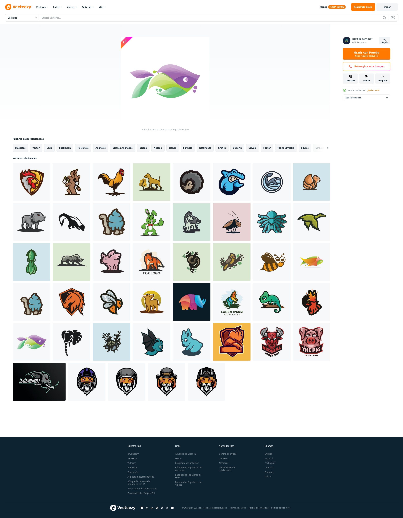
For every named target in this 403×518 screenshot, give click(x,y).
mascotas (20, 147)
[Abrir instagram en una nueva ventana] (147, 507)
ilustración (65, 147)
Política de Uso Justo (281, 507)
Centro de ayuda (228, 453)
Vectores (41, 7)
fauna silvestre (286, 147)
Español (269, 458)
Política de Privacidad (259, 507)
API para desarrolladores (140, 476)
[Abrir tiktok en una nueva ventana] (162, 507)
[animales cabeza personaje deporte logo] (272, 342)
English (269, 453)
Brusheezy (133, 453)
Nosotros (223, 462)
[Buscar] (384, 18)
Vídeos (70, 7)
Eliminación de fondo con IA (142, 488)
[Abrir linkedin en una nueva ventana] (152, 507)
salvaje (252, 147)
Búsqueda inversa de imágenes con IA (138, 482)
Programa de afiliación (187, 462)
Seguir (385, 42)
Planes (323, 6)
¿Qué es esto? (373, 90)
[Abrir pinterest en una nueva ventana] (157, 507)
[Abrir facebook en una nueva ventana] (142, 507)
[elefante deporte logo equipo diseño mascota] (39, 382)
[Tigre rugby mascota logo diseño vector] (86, 382)
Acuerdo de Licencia (186, 453)
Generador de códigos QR (141, 493)
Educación (132, 472)
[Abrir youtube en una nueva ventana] (172, 507)
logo (49, 147)
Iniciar (387, 6)
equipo (305, 147)
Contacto (223, 458)
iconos (172, 147)
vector (36, 147)
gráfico (222, 147)
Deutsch (269, 467)
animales (100, 147)
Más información (353, 97)
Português (270, 462)
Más (101, 7)
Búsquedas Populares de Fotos (188, 476)
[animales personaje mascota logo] (31, 182)
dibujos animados (123, 147)
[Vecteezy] (18, 7)
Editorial (86, 7)
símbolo (187, 147)
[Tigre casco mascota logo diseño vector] (206, 382)
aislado (158, 147)
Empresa (132, 467)
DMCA (178, 458)
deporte (237, 147)
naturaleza (205, 147)
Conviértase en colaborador (227, 469)
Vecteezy (132, 458)
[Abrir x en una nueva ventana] (167, 507)
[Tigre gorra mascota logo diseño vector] (166, 382)
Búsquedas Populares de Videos (188, 483)
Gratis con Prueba (366, 54)
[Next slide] (325, 148)
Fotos (56, 7)
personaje (83, 147)
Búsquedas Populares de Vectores (188, 469)
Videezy (131, 462)
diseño (143, 147)
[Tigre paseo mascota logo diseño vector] (126, 382)
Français (269, 472)
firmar (267, 147)
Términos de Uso (238, 507)
